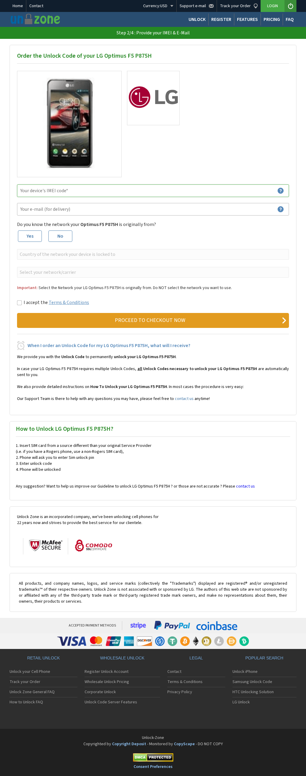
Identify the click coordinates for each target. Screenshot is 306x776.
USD (155, 6)
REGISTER (221, 19)
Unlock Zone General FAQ (32, 692)
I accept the (56, 302)
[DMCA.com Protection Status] (153, 758)
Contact (36, 6)
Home (18, 6)
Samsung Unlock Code (252, 682)
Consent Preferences (153, 767)
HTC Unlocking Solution (253, 692)
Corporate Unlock (100, 692)
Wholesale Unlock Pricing (107, 682)
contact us (184, 399)
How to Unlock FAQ (26, 702)
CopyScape (184, 744)
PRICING (272, 19)
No (60, 236)
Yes (30, 236)
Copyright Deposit (129, 744)
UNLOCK (197, 19)
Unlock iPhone (245, 672)
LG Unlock (241, 702)
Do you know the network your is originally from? (86, 224)
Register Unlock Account (106, 672)
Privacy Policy (179, 692)
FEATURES (247, 19)
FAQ (290, 19)
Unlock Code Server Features (111, 702)
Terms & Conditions (69, 302)
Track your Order (25, 682)
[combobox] (152, 254)
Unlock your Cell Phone (30, 672)
